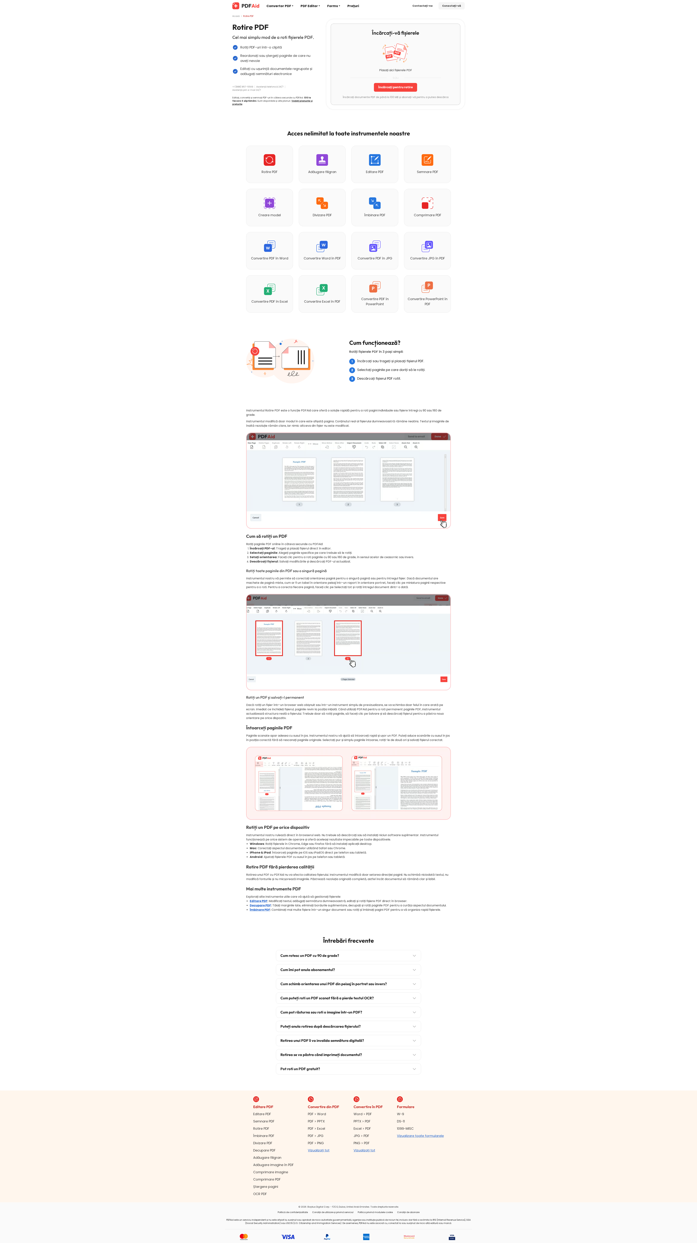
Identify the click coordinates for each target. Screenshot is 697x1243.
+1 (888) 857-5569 (242, 86)
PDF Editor (309, 6)
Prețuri (353, 6)
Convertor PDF (278, 6)
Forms (332, 6)
